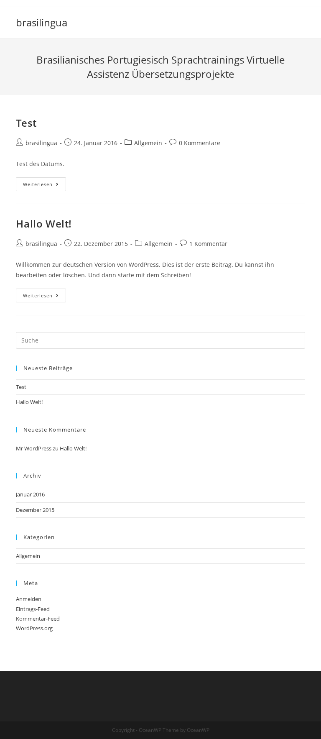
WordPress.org (34, 628)
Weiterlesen (44, 184)
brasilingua (41, 22)
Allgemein (148, 143)
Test (26, 123)
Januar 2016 (30, 494)
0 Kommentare (199, 143)
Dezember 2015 (35, 510)
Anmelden (28, 599)
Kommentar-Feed (38, 618)
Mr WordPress (33, 448)
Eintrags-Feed (33, 609)
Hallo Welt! (44, 223)
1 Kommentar (208, 244)
